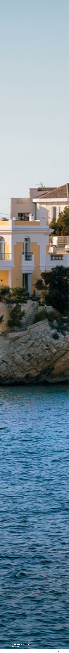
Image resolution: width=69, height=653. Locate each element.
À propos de (18, 651)
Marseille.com (20, 644)
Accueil (13, 651)
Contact (23, 651)
